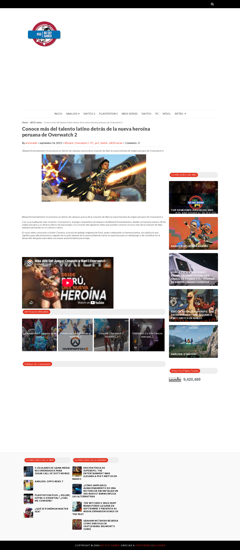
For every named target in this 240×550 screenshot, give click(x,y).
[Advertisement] (120, 85)
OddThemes (143, 545)
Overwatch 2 (82, 142)
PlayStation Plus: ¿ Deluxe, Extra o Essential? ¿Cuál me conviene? (52, 498)
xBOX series (36, 122)
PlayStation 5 (108, 113)
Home (25, 122)
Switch (146, 113)
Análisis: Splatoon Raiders (189, 246)
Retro (179, 113)
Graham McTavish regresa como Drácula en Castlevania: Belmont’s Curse (100, 524)
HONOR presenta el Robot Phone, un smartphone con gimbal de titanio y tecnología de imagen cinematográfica (192, 277)
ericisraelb (31, 142)
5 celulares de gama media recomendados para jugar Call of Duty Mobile (52, 471)
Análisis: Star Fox (183, 354)
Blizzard (69, 142)
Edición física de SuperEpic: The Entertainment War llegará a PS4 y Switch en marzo (192, 315)
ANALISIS (71, 113)
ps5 (97, 142)
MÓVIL (167, 113)
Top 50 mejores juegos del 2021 (192, 210)
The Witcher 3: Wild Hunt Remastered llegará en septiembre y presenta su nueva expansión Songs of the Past (95, 508)
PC (157, 113)
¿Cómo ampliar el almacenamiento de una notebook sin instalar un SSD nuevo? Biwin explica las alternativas (95, 491)
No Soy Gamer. (110, 545)
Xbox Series (129, 113)
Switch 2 (89, 113)
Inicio (58, 113)
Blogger (159, 545)
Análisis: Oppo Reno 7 (49, 481)
